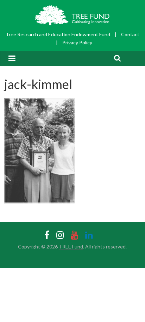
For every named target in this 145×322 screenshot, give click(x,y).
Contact (130, 34)
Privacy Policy (77, 42)
